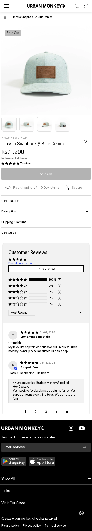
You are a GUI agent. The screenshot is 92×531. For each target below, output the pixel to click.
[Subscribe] (85, 447)
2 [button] (36, 412)
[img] (29, 332)
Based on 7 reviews (20, 263)
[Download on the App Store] (42, 461)
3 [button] (46, 412)
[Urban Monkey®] (46, 6)
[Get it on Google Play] (13, 461)
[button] (85, 6)
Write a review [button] (46, 268)
